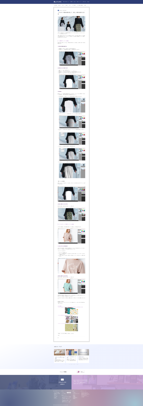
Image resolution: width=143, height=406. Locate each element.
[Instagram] (68, 392)
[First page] (65, 364)
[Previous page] (66, 364)
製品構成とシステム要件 (57, 393)
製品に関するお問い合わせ (85, 392)
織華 (85, 5)
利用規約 (55, 397)
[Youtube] (70, 392)
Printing (69, 333)
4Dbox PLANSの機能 (56, 392)
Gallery (55, 395)
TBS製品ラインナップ (64, 395)
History (74, 395)
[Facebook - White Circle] (67, 392)
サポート (63, 5)
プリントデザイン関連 (63, 333)
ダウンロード (55, 398)
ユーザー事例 (73, 5)
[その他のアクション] (84, 10)
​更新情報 (74, 398)
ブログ (70, 5)
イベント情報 (63, 393)
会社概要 (74, 392)
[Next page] (76, 364)
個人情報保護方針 (75, 397)
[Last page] (77, 364)
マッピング (72, 333)
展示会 (66, 5)
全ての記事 (55, 5)
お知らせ (59, 5)
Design (59, 333)
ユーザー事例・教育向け (80, 5)
